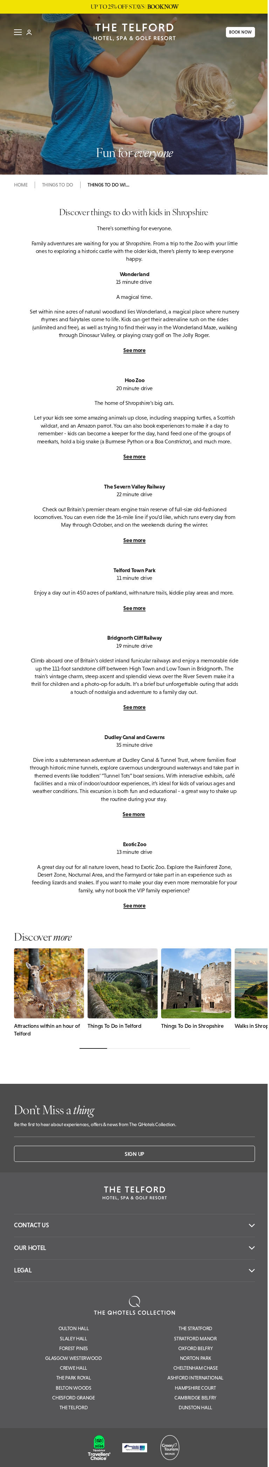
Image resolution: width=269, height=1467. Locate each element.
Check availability (220, 1455)
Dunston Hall (195, 1407)
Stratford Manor (195, 1338)
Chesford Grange (73, 1398)
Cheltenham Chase (195, 1368)
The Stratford (195, 1328)
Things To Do (57, 185)
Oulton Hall (73, 1328)
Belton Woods (73, 1388)
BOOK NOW (238, 32)
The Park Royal (73, 1378)
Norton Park (195, 1358)
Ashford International (195, 1378)
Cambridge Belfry (195, 1398)
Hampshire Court (195, 1388)
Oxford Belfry (195, 1348)
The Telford (74, 1407)
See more (134, 350)
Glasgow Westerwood (73, 1358)
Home (21, 185)
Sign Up (134, 1154)
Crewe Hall (73, 1368)
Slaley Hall (73, 1338)
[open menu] (15, 32)
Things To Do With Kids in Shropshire (109, 185)
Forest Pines (73, 1348)
